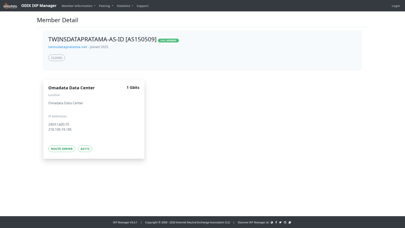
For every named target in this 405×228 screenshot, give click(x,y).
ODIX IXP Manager (38, 5)
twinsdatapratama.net (67, 47)
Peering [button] (105, 6)
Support (142, 6)
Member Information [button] (77, 6)
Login (396, 6)
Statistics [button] (124, 6)
